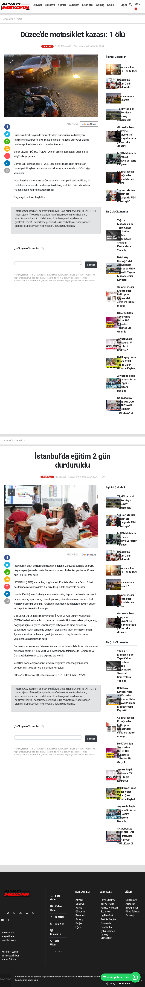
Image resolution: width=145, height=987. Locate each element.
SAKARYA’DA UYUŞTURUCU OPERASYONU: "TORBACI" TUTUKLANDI (125, 405)
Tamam (125, 983)
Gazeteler (61, 951)
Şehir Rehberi (108, 931)
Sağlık (111, 5)
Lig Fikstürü (107, 915)
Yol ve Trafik (107, 903)
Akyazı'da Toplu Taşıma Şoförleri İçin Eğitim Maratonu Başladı (127, 383)
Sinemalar (106, 923)
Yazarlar (59, 916)
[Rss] (34, 913)
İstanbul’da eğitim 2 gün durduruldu (124, 83)
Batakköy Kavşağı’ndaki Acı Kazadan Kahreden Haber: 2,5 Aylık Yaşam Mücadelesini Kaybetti (126, 268)
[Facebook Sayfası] (3, 913)
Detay (111, 983)
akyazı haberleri (18, 230)
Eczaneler (106, 911)
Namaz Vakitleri (109, 907)
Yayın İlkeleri (8, 936)
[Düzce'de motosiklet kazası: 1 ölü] (51, 85)
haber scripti (6, 982)
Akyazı (37, 5)
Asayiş (100, 5)
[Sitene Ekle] (10, 920)
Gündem (74, 5)
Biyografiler (132, 907)
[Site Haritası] (4, 920)
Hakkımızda (8, 932)
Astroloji (130, 915)
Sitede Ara (131, 899)
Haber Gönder (9, 959)
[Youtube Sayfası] (21, 913)
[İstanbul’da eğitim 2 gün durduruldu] (51, 516)
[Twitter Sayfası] (9, 913)
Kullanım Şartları (10, 951)
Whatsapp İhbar (10, 955)
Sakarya (50, 5)
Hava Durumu (108, 899)
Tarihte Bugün (108, 919)
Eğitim (79, 927)
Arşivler (59, 923)
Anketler (130, 903)
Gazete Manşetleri (106, 936)
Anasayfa (8, 19)
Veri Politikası (9, 940)
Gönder (91, 264)
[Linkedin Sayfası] (28, 913)
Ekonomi (87, 5)
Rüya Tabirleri (133, 911)
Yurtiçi (62, 5)
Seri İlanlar (106, 927)
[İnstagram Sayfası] (15, 913)
